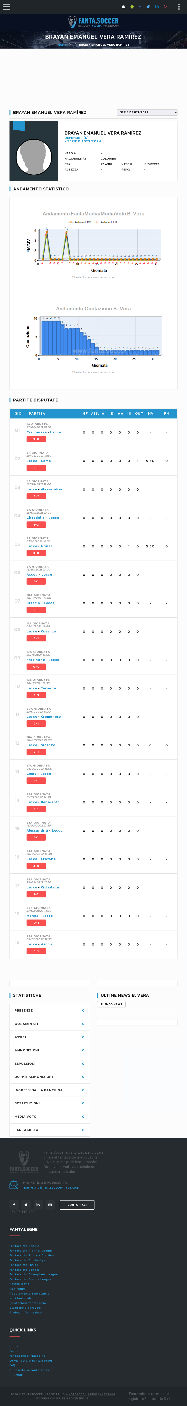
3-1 (36, 638)
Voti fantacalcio (22, 1298)
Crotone (48, 858)
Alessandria (52, 489)
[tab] (99, 432)
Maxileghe (17, 1289)
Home (62, 45)
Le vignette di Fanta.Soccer (30, 1360)
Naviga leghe (19, 1284)
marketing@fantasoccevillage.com (51, 1187)
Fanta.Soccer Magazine (27, 1356)
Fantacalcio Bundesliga (27, 1260)
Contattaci (77, 1205)
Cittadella (36, 517)
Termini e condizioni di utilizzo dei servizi (75, 1396)
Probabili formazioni (25, 1312)
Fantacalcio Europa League (30, 1279)
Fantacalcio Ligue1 (23, 1265)
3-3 (36, 695)
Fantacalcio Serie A (24, 1246)
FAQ (12, 1365)
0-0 (36, 667)
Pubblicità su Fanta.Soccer (30, 1370)
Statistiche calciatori (26, 1307)
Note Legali (77, 1394)
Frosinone (36, 659)
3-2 (36, 496)
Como (46, 460)
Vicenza (48, 745)
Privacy (95, 1394)
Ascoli (32, 574)
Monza (47, 546)
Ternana (48, 688)
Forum (14, 1351)
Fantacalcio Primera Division (31, 1255)
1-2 (36, 524)
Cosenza (48, 631)
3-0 (36, 439)
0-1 (36, 922)
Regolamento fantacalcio (29, 1293)
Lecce (55, 432)
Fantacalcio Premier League (31, 1250)
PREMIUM (16, 1375)
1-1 (36, 468)
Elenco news (111, 1004)
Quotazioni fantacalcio (27, 1303)
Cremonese (37, 432)
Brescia (33, 602)
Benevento (50, 802)
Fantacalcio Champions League (33, 1274)
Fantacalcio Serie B (24, 1270)
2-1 (36, 723)
